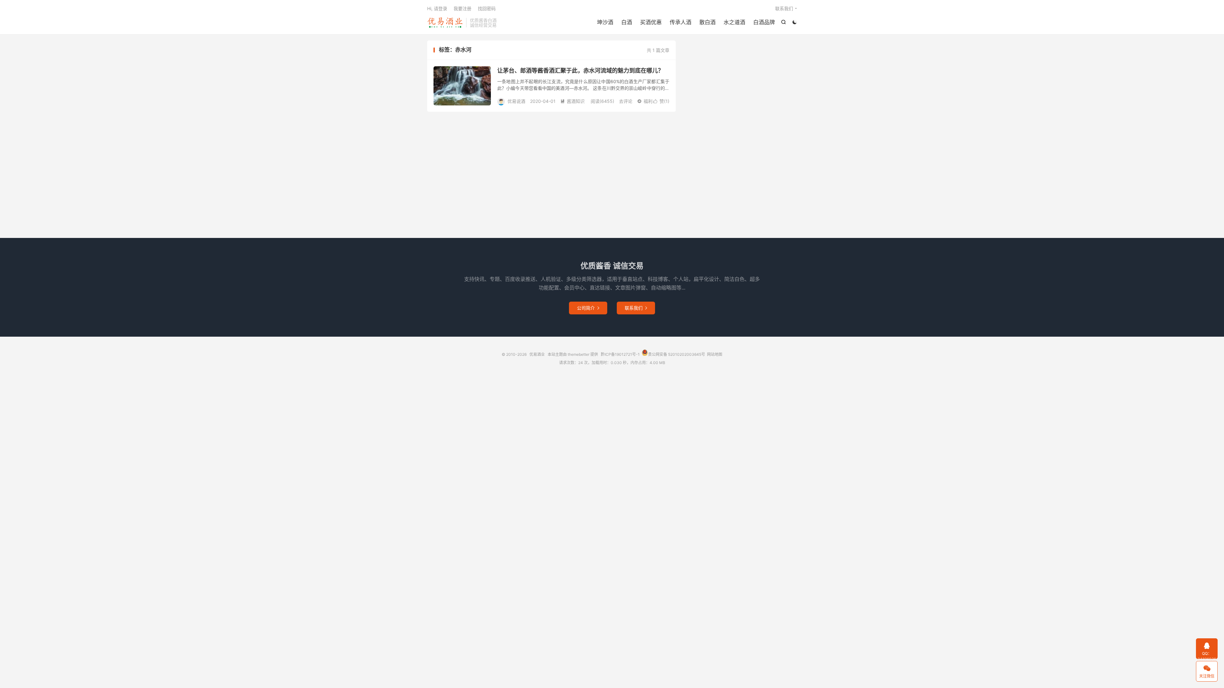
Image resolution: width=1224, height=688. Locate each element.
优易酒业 (445, 23)
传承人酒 (680, 22)
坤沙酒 (605, 22)
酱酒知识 (572, 101)
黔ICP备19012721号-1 (620, 354)
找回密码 (487, 8)
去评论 (625, 101)
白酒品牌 (764, 22)
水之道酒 (734, 22)
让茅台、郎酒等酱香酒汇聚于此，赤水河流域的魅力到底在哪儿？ (580, 70)
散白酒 (707, 22)
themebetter (578, 354)
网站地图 (714, 354)
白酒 (626, 22)
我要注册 (462, 8)
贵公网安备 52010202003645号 (676, 354)
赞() (661, 101)
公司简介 (588, 308)
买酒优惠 (651, 22)
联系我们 (784, 8)
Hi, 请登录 (437, 8)
